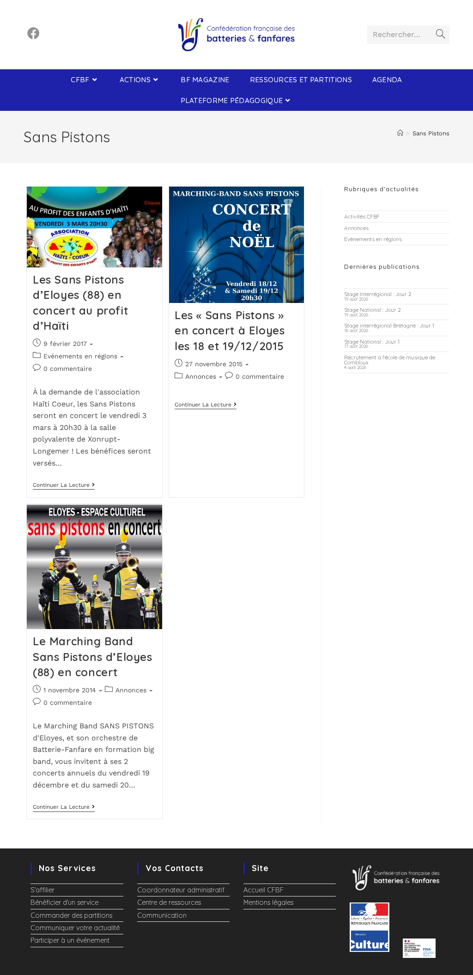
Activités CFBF (362, 216)
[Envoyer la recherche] (440, 34)
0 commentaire (67, 368)
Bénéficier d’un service (64, 902)
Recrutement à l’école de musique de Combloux (389, 360)
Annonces (200, 376)
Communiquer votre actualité (75, 928)
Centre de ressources (169, 902)
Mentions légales (268, 902)
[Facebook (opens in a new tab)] (33, 33)
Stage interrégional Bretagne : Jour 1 (389, 325)
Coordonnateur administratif (180, 890)
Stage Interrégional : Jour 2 (378, 294)
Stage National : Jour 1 (372, 341)
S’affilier (42, 890)
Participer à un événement (69, 940)
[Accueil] (400, 133)
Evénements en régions (80, 356)
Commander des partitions (71, 915)
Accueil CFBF (263, 890)
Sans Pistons (430, 133)
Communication (162, 915)
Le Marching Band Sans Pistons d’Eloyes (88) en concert (92, 656)
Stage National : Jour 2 (372, 309)
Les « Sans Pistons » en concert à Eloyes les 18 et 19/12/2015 (230, 330)
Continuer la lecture (64, 485)
